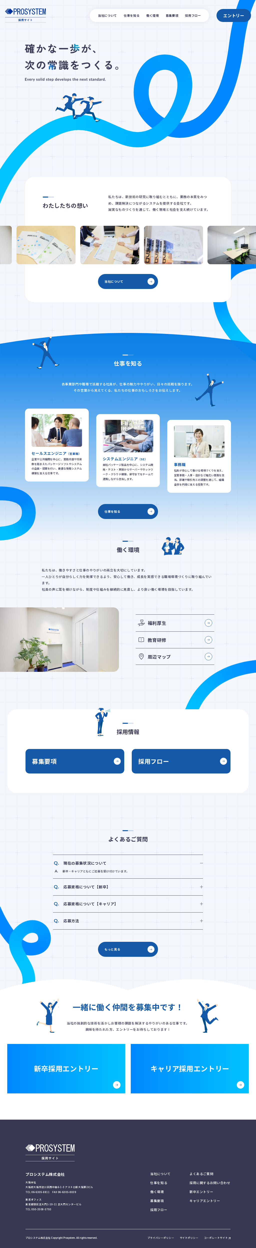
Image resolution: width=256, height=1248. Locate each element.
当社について (107, 15)
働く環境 (152, 15)
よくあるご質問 (201, 1173)
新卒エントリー (201, 1191)
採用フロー (193, 15)
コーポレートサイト (216, 1238)
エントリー (233, 15)
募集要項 (172, 15)
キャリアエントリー (205, 1200)
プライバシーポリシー (161, 1238)
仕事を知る (132, 15)
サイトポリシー (189, 1238)
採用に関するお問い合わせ (210, 1182)
